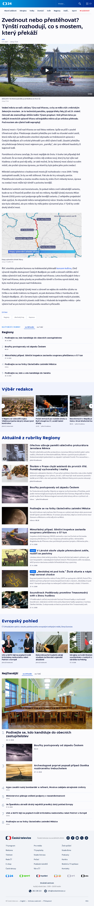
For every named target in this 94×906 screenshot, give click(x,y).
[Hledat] (79, 3)
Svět (49, 10)
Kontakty (65, 868)
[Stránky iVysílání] (42, 876)
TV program (10, 845)
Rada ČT (9, 859)
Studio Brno (66, 850)
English (22, 901)
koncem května (64, 268)
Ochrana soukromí (34, 901)
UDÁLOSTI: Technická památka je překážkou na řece (20, 99)
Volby (32, 10)
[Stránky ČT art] (71, 876)
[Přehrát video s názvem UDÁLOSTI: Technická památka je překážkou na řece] (47, 70)
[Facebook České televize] (73, 838)
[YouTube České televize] (77, 838)
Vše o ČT (37, 868)
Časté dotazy (11, 868)
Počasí (36, 859)
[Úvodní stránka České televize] (18, 838)
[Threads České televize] (86, 838)
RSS (87, 901)
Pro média (38, 845)
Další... (66, 10)
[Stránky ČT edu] (84, 876)
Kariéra (65, 859)
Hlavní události (10, 10)
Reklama (9, 850)
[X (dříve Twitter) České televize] (82, 838)
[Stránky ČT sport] (25, 876)
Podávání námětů (41, 864)
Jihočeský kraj (19, 317)
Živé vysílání (66, 845)
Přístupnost (47, 901)
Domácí (40, 10)
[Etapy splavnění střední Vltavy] (42, 235)
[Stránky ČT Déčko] (57, 876)
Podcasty (65, 855)
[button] (47, 70)
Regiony (57, 10)
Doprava (32, 317)
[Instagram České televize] (68, 838)
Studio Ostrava (39, 855)
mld (3, 39)
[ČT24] (7, 3)
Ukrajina (23, 10)
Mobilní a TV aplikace (70, 864)
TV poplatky (38, 850)
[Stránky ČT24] (9, 876)
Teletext (9, 855)
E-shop (8, 864)
